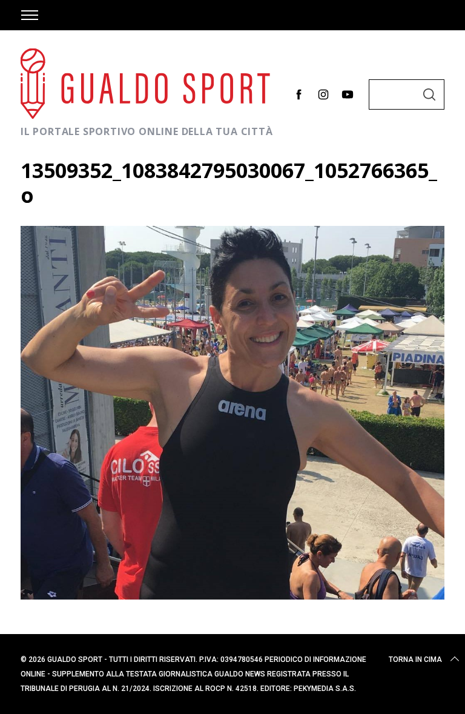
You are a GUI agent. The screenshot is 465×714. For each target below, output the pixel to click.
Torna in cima (415, 659)
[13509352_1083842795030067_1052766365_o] (232, 595)
